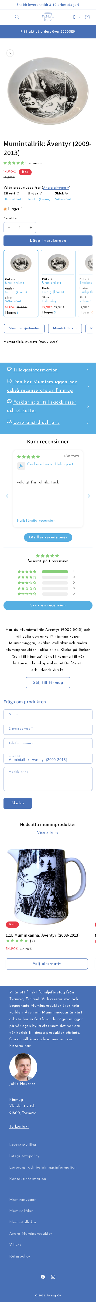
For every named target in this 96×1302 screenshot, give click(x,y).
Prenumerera (48, 682)
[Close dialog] (87, 599)
